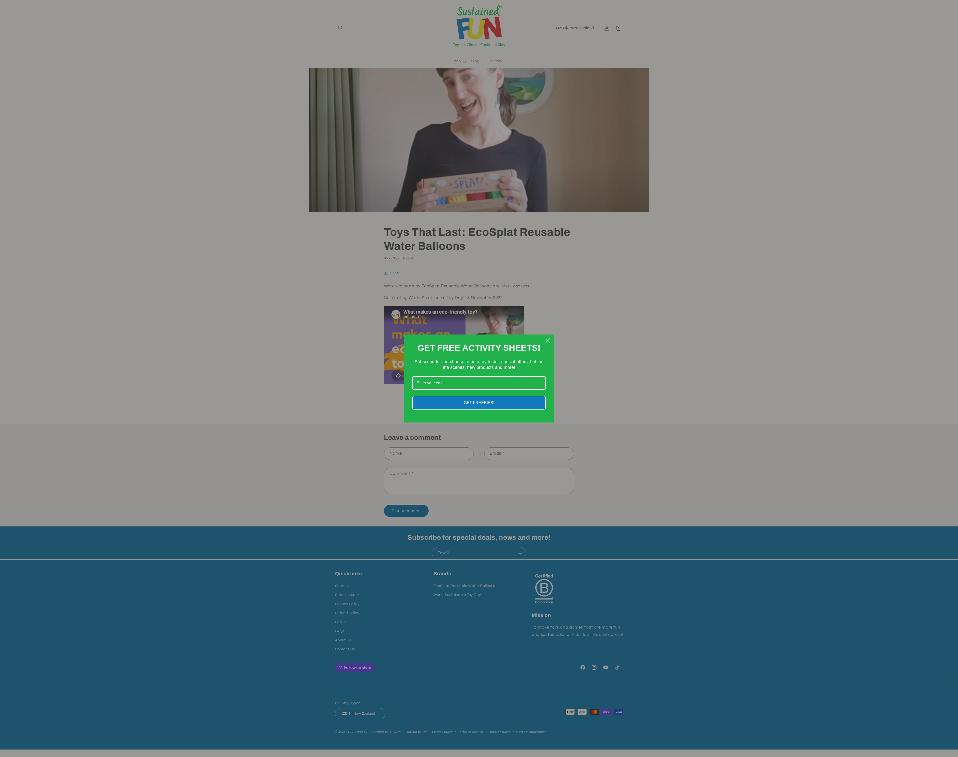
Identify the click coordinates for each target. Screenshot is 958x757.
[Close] (548, 340)
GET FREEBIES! (479, 403)
